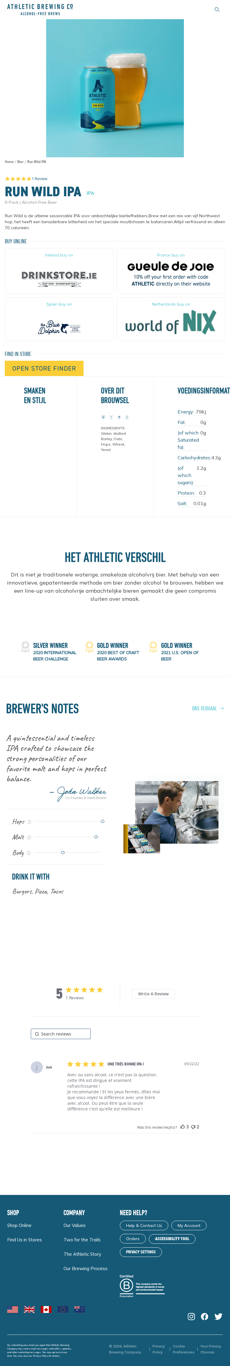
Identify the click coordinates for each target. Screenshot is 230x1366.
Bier (20, 162)
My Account (189, 1225)
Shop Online (19, 1225)
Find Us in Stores (24, 1240)
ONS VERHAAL (204, 708)
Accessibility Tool (172, 1239)
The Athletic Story (82, 1254)
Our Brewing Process (85, 1268)
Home (9, 161)
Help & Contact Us (144, 1225)
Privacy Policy (40, 1355)
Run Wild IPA (36, 162)
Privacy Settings (141, 1252)
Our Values (74, 1225)
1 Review (39, 178)
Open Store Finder (44, 368)
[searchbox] (61, 1034)
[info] (29, 822)
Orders (133, 1238)
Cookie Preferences (183, 1349)
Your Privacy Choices (210, 1349)
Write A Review (153, 994)
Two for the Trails (82, 1240)
